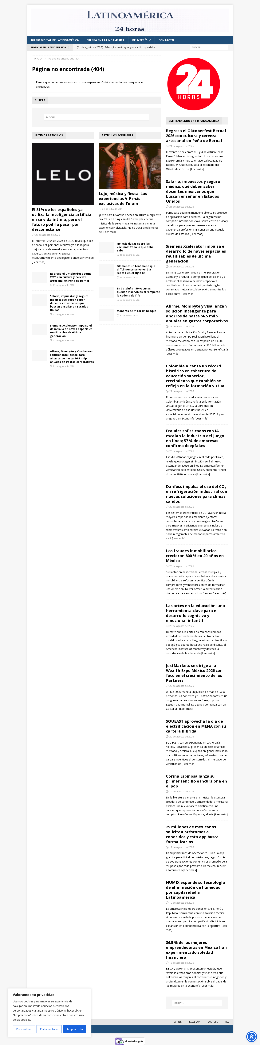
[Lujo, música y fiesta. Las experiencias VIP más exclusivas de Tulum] (130, 166)
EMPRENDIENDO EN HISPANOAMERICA (194, 121)
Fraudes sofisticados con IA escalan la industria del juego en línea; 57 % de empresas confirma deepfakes (195, 438)
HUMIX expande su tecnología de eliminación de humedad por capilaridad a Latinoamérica (195, 890)
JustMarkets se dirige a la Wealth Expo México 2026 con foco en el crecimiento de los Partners (194, 673)
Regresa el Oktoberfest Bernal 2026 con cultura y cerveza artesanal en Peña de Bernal (71, 277)
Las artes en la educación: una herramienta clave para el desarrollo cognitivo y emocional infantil (195, 613)
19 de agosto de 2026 (181, 791)
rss (227, 1021)
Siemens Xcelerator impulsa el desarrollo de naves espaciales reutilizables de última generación (71, 331)
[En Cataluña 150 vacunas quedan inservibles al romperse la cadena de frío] (106, 292)
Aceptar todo (75, 1029)
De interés (140, 40)
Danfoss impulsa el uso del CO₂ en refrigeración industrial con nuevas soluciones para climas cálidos (196, 494)
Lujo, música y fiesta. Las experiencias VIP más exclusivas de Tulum (123, 198)
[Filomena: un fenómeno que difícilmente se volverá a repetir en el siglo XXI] (106, 270)
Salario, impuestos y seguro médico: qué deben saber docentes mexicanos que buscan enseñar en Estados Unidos (69, 303)
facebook (194, 1021)
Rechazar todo (49, 1029)
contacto (166, 40)
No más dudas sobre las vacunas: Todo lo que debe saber (135, 247)
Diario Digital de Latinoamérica (55, 40)
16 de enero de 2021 (130, 254)
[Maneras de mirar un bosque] (106, 315)
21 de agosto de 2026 (63, 285)
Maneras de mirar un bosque (136, 311)
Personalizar (23, 1029)
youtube (213, 1021)
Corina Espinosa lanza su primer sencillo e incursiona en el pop (196, 781)
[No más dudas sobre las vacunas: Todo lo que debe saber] (106, 247)
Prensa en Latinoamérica (105, 40)
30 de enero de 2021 (130, 315)
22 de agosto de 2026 (47, 234)
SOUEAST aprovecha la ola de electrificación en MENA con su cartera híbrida (196, 726)
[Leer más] (38, 262)
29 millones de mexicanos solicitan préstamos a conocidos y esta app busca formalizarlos (192, 834)
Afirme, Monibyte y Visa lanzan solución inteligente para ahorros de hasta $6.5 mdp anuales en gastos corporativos (72, 357)
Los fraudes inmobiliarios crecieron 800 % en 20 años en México (195, 555)
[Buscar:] (209, 47)
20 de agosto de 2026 (181, 451)
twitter (177, 1021)
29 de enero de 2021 (130, 299)
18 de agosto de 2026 (181, 962)
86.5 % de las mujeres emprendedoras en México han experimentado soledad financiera (196, 950)
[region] (49, 1012)
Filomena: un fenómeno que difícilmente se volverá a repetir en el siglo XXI (136, 269)
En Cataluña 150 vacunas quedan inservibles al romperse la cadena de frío (138, 292)
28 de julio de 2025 (112, 209)
